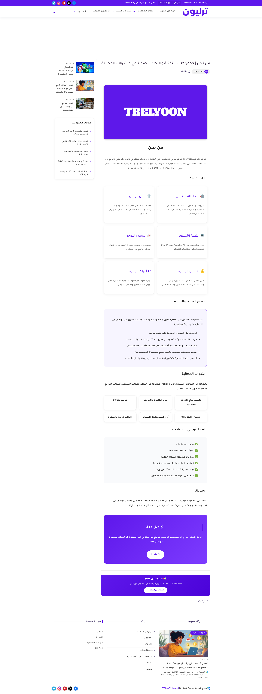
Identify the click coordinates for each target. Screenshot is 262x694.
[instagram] (59, 3)
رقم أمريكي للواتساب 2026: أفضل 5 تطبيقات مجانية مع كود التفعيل (66, 71)
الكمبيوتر (149, 638)
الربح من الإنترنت (167, 11)
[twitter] (69, 3)
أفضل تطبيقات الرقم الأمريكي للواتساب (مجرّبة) (75, 132)
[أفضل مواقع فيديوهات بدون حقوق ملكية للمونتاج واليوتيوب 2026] (85, 103)
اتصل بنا (155, 554)
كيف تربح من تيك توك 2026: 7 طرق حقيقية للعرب (73, 163)
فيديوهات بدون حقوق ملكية (140, 657)
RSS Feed (99, 648)
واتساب (149, 663)
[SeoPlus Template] (208, 688)
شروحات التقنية (123, 11)
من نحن (100, 632)
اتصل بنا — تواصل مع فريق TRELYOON (140, 3)
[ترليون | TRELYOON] (195, 11)
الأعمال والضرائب (101, 11)
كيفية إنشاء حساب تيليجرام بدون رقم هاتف (73, 173)
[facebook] (74, 3)
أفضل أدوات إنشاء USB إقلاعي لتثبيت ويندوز (75, 143)
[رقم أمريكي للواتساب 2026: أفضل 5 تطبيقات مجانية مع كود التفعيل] (85, 67)
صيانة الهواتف (146, 650)
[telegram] (54, 3)
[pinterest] (64, 3)
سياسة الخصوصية (95, 643)
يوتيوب (149, 669)
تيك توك (149, 644)
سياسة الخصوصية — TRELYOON (196, 3)
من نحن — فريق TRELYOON (169, 3)
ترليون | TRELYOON (170, 688)
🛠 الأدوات (82, 12)
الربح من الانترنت (145, 632)
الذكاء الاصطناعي (145, 11)
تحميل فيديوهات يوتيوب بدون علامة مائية (75, 153)
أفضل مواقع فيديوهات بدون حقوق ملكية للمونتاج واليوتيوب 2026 (65, 107)
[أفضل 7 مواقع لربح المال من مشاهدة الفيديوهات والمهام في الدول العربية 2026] (85, 85)
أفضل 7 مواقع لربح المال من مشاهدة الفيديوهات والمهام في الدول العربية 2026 (65, 89)
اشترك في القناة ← (156, 590)
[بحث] (54, 12)
